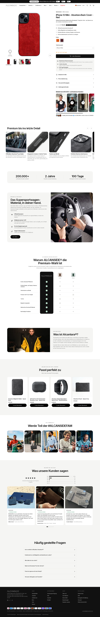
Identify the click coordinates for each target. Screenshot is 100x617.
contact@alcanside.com (87, 611)
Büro (45, 5)
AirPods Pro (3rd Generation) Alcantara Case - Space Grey (37, 399)
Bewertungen (66, 600)
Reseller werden (66, 602)
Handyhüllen (22, 5)
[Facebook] (12, 600)
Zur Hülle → (15, 236)
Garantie (49, 597)
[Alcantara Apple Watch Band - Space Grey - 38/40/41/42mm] (61, 387)
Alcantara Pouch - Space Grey (81, 399)
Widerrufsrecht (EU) (82, 602)
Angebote (62, 5)
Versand (80, 600)
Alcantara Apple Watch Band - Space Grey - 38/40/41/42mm (59, 399)
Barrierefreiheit (45, 614)
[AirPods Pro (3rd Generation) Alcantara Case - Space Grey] (39, 387)
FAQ (48, 595)
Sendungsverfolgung (52, 593)
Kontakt (49, 600)
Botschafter (65, 597)
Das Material (65, 595)
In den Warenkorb (17, 405)
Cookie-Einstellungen (11, 614)
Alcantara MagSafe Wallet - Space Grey (17, 399)
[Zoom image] (50, 55)
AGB (79, 595)
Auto (50, 5)
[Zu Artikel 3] (21, 62)
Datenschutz (80, 593)
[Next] (91, 128)
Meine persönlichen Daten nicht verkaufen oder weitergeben (29, 614)
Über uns (65, 593)
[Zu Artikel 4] (28, 62)
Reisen (55, 5)
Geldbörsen (38, 5)
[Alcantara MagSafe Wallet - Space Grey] (17, 387)
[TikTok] (10, 600)
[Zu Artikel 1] (8, 62)
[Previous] (87, 128)
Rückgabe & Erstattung (83, 597)
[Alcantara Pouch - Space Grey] (82, 387)
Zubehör (30, 5)
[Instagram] (7, 600)
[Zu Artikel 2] (15, 62)
